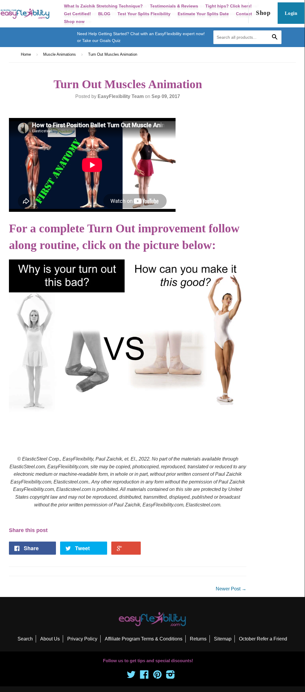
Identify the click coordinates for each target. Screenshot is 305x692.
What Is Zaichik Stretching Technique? (103, 6)
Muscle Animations (59, 54)
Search (25, 638)
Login (291, 13)
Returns (198, 638)
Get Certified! (77, 13)
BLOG (104, 13)
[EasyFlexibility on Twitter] (131, 676)
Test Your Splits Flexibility (144, 13)
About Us (50, 638)
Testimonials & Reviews (174, 6)
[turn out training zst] (127, 410)
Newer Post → (231, 588)
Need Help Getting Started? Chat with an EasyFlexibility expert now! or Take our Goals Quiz (141, 37)
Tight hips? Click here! (228, 6)
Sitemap (223, 638)
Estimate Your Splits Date (203, 13)
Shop (263, 12)
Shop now (74, 21)
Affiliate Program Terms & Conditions (143, 638)
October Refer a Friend (263, 638)
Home (26, 54)
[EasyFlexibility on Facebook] (144, 676)
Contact (244, 13)
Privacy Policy (82, 638)
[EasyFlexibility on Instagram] (170, 676)
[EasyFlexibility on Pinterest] (157, 676)
